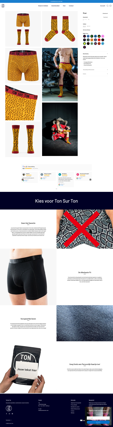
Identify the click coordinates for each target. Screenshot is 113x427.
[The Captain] (95, 39)
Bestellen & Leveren (75, 406)
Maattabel (105, 17)
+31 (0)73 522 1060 (42, 404)
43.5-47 (88, 26)
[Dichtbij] (110, 408)
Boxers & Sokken (43, 6)
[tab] (95, 62)
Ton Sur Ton (11, 423)
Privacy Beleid (74, 404)
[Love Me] (84, 39)
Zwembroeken (55, 6)
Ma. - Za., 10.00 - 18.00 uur (43, 405)
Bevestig (98, 422)
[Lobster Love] (84, 47)
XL (88, 19)
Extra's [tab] (84, 73)
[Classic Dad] (99, 36)
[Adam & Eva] (102, 43)
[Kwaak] (88, 39)
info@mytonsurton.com (43, 410)
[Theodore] (91, 43)
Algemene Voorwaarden (76, 402)
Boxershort (95, 17)
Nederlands (8, 420)
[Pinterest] (12, 413)
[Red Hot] (84, 36)
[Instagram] (9, 413)
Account (102, 6)
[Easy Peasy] (84, 43)
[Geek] (95, 36)
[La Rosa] (88, 43)
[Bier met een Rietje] (99, 39)
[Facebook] (6, 413)
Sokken (84, 24)
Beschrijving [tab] (85, 53)
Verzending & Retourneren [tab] (88, 69)
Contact (71, 6)
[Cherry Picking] (102, 39)
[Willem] (91, 39)
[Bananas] (102, 36)
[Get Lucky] (91, 36)
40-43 (84, 26)
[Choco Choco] (95, 43)
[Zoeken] (107, 5)
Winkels (72, 412)
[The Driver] (88, 36)
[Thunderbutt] (99, 43)
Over (64, 6)
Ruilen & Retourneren (75, 408)
